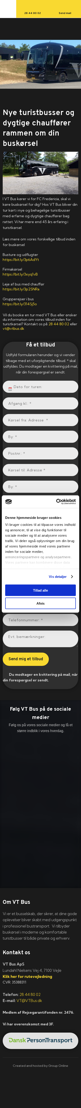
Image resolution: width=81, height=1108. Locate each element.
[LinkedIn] (40, 763)
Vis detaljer (58, 577)
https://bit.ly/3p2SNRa (21, 289)
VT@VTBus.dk (29, 1000)
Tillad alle (40, 590)
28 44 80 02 (58, 324)
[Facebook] (40, 746)
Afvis (40, 603)
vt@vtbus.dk (13, 328)
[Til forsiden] (40, 29)
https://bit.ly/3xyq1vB (20, 274)
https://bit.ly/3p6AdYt (21, 259)
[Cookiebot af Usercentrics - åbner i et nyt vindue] (57, 502)
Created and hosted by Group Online (40, 1066)
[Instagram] (40, 779)
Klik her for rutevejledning (27, 976)
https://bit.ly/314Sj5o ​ (20, 304)
